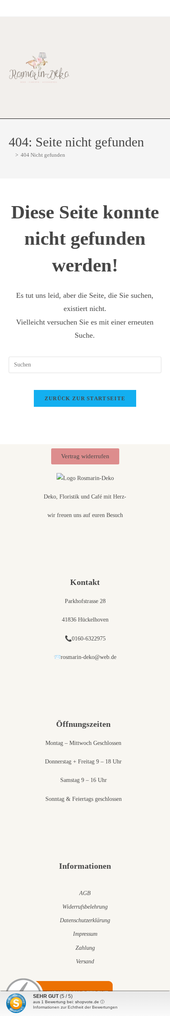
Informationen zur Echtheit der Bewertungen (75, 1007)
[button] (100, 67)
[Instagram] (158, 68)
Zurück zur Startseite (85, 398)
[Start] (11, 155)
